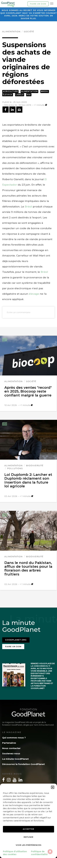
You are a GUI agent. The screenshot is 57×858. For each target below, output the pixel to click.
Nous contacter (11, 748)
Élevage (7, 95)
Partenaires (9, 742)
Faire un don (38, 4)
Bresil (44, 91)
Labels (20, 95)
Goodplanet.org (16, 640)
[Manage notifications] (50, 851)
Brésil (28, 206)
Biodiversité (34, 465)
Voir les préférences (28, 845)
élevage (34, 293)
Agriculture (10, 91)
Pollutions (15, 468)
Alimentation (11, 31)
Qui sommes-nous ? (14, 737)
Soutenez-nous (11, 753)
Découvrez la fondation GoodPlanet (23, 764)
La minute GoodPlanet (15, 758)
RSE (29, 95)
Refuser (28, 837)
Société (29, 31)
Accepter (28, 829)
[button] (52, 787)
